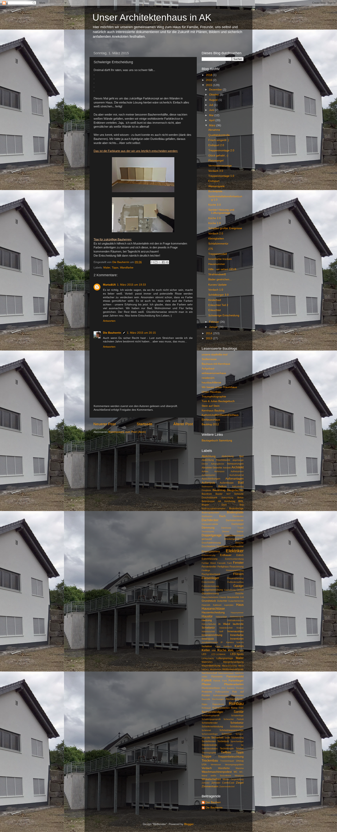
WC (236, 772)
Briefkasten (207, 516)
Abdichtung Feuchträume (216, 460)
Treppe (206, 756)
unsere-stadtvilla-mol (214, 354)
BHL (241, 501)
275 (210, 248)
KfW (214, 650)
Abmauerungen (235, 463)
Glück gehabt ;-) (218, 155)
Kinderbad (214, 300)
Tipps (115, 267)
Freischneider (208, 582)
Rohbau (236, 703)
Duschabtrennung (211, 542)
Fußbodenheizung (210, 586)
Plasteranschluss (211, 688)
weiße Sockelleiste (221, 775)
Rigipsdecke (218, 704)
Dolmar (240, 531)
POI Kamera (228, 688)
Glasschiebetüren (210, 597)
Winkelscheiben (211, 779)
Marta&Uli (109, 284)
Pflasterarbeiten (234, 684)
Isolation (207, 646)
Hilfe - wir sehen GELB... (223, 269)
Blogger (188, 824)
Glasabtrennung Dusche (223, 593)
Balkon (222, 486)
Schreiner (227, 734)
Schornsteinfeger (210, 734)
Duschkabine (209, 546)
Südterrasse (209, 359)
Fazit (229, 563)
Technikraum (227, 748)
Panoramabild (235, 676)
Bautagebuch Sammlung (217, 440)
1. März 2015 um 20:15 (141, 332)
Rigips (205, 704)
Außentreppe (227, 482)
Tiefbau (226, 752)
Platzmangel (215, 160)
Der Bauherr (213, 802)
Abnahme (214, 129)
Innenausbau (235, 631)
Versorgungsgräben (234, 764)
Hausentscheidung (213, 612)
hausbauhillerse (211, 382)
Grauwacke (233, 597)
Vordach (207, 768)
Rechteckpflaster (235, 699)
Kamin (239, 646)
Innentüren (237, 638)
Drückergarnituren (234, 539)
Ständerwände (209, 745)
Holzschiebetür (209, 624)
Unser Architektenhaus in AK (151, 17)
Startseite (145, 424)
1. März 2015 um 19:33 (131, 284)
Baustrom (207, 494)
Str (242, 745)
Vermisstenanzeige (220, 165)
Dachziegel (237, 524)
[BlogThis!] (156, 262)
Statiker (229, 745)
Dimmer (225, 531)
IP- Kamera (227, 642)
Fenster (238, 562)
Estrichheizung (209, 559)
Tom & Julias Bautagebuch (218, 401)
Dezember (216, 89)
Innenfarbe (237, 635)
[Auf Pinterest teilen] (167, 262)
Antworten (109, 320)
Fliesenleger (210, 578)
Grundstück (209, 600)
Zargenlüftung (237, 779)
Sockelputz (223, 741)
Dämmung (208, 527)
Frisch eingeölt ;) (218, 140)
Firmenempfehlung (235, 570)
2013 (209, 338)
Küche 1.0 (214, 223)
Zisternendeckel (226, 786)
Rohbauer (206, 708)
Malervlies (207, 662)
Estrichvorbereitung (234, 559)
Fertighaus (223, 566)
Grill (242, 597)
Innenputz (208, 638)
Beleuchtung (227, 497)
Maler (106, 267)
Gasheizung (230, 590)
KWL (231, 650)
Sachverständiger (212, 711)
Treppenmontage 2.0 (221, 150)
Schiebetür (237, 722)
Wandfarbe (126, 267)
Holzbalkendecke (235, 620)
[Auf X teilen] (160, 262)
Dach (222, 516)
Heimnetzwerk (237, 616)
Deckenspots (208, 531)
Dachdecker (210, 520)
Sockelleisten (209, 741)
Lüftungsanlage (224, 658)
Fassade (221, 563)
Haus (240, 604)
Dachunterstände (210, 524)
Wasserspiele (216, 186)
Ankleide (227, 467)
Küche (221, 650)
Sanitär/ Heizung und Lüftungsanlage (221, 211)
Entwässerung (208, 555)
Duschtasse (222, 546)
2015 (209, 85)
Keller (206, 650)
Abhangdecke (217, 464)
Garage (238, 585)
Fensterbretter (209, 566)
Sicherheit (217, 737)
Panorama (217, 676)
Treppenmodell (217, 253)
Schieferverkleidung (212, 726)
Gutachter (222, 601)
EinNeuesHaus (211, 419)
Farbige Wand (209, 563)
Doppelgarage (212, 535)
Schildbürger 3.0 (218, 294)
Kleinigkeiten (216, 238)
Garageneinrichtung (212, 589)
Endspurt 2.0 (216, 145)
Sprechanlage (237, 741)
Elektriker (235, 550)
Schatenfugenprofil (210, 715)
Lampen (240, 650)
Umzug (240, 760)
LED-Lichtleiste (218, 654)
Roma (234, 708)
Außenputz (208, 482)
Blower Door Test (223, 504)
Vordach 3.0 (215, 170)
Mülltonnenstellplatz (233, 669)
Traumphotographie (214, 396)
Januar (213, 326)
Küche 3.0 (214, 204)
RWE (241, 708)
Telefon (240, 748)
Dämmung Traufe (232, 528)
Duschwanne (237, 546)
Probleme (207, 691)
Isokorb (240, 642)
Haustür (207, 616)
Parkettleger (236, 680)
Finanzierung (237, 566)
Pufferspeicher (222, 692)
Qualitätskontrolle (219, 135)
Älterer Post (183, 424)
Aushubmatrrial (236, 475)
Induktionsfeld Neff (212, 631)
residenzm (208, 377)
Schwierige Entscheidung (223, 315)
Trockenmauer (227, 761)
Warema (240, 768)
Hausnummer (216, 264)
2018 (209, 75)
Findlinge (206, 570)
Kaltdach (227, 646)
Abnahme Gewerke (212, 467)
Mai (211, 115)
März (212, 125)
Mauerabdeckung (211, 665)
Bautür (219, 494)
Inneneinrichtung (212, 635)
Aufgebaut (208, 368)
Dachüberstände (235, 520)
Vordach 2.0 (215, 233)
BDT (228, 494)
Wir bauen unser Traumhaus (219, 387)
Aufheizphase (237, 471)
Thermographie (209, 752)
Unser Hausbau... (212, 391)
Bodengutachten (210, 512)
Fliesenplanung (235, 578)
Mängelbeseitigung (233, 662)
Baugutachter (235, 490)
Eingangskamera (211, 551)
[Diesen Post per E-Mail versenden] (152, 262)
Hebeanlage (221, 616)
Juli (211, 104)
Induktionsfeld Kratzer (231, 628)
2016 (209, 80)
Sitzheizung (237, 737)
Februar (214, 321)
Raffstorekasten (220, 695)
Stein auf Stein (211, 405)
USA (204, 764)
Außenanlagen (234, 478)
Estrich (240, 555)
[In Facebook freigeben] (163, 262)
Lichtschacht (208, 658)
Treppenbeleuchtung (231, 756)
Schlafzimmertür (218, 243)
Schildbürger (237, 726)
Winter (226, 779)
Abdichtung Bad (233, 456)
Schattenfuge (237, 715)
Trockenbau (210, 760)
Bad (241, 482)
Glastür (222, 597)
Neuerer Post (104, 424)
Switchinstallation (210, 748)
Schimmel (206, 730)
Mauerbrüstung (229, 666)
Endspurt (213, 181)
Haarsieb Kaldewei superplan (217, 605)
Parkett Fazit (220, 680)
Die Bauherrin (112, 332)
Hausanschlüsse (213, 608)
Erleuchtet (214, 310)
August (213, 99)
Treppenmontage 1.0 (221, 175)
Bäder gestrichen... (220, 279)
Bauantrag (219, 490)
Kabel (217, 646)
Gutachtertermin (236, 601)
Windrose (239, 775)
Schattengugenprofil (211, 719)
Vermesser (216, 764)
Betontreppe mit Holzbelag (218, 501)
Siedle (227, 737)
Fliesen (238, 574)
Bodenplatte (235, 512)
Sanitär (239, 711)
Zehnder (206, 783)
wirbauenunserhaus (214, 373)
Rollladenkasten (221, 708)
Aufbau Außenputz (213, 471)
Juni (212, 110)
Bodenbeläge (236, 508)
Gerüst (240, 589)
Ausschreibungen (211, 478)
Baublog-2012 (210, 424)
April (212, 120)
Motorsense (215, 669)
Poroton (240, 688)
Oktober (214, 94)
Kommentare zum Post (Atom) (127, 431)
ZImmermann (210, 786)
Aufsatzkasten (208, 475)
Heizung (207, 620)
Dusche (239, 542)
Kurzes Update (217, 284)
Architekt (237, 467)
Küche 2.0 (214, 218)
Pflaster (206, 684)
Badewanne (207, 486)
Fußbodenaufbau (235, 582)
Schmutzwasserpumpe (231, 730)
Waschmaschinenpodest (217, 771)
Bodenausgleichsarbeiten (213, 508)
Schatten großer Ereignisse (225, 228)
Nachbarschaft (209, 673)
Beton (240, 497)
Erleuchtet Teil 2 (218, 305)
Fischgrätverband (211, 574)
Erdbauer (225, 555)
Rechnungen (218, 699)
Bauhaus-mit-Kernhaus (216, 363)
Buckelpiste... (216, 191)
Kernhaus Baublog (213, 410)
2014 (209, 333)
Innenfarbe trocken (220, 259)
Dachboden (238, 516)
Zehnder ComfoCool (222, 782)
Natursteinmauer (226, 673)
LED (204, 654)
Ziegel (240, 782)
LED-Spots (237, 654)
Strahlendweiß (217, 274)
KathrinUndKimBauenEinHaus (220, 415)
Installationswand (210, 642)
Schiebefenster (210, 723)
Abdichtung (209, 456)
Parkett (206, 680)
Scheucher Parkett (233, 719)
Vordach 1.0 (215, 289)
